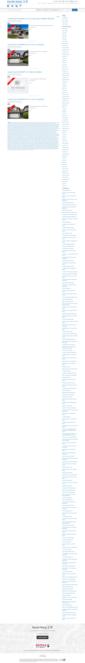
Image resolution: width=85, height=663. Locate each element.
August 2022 (65, 130)
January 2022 (65, 145)
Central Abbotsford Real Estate (41, 124)
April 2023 (64, 113)
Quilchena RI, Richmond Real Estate (51, 139)
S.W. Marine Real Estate (23, 140)
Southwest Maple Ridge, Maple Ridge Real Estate (41, 143)
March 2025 (64, 66)
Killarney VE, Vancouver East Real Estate (37, 132)
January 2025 (65, 71)
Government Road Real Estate (50, 131)
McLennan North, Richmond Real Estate (44, 134)
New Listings (65, 19)
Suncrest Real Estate (15, 144)
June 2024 (64, 86)
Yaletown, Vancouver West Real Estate (28, 149)
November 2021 (65, 149)
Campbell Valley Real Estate (12, 124)
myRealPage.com (42, 656)
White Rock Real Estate (48, 148)
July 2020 (64, 183)
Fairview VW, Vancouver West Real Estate (23, 129)
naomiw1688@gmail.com (56, 650)
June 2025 (64, 60)
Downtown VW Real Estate (68, 282)
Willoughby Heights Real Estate (69, 612)
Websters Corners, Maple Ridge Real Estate (23, 147)
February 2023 (65, 117)
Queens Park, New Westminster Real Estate (14, 139)
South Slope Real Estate (47, 142)
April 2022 (64, 139)
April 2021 (64, 164)
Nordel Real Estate (10, 136)
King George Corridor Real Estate (48, 132)
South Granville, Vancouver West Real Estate (37, 142)
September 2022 (65, 128)
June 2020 (64, 185)
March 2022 (64, 141)
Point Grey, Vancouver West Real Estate (28, 138)
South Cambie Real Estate (54, 141)
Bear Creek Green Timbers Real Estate (36, 122)
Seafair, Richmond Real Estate (12, 141)
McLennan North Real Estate (33, 134)
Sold (46, 3)
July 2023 (64, 107)
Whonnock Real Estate (67, 605)
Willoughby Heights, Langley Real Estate (16, 149)
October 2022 (65, 126)
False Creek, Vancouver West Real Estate (36, 129)
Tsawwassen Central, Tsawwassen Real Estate (35, 145)
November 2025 (65, 49)
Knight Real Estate (19, 133)
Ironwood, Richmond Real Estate (13, 132)
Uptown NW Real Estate (31, 146)
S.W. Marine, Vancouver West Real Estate (34, 140)
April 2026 (64, 39)
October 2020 (65, 177)
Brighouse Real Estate (42, 123)
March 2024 (64, 92)
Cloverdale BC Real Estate (43, 125)
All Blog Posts (65, 17)
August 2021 (65, 156)
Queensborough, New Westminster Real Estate (38, 139)
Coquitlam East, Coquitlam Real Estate (49, 126)
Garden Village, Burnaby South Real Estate (39, 131)
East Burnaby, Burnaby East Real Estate (19, 128)
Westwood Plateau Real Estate (22, 148)
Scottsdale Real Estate (44, 140)
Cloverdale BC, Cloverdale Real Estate (53, 125)
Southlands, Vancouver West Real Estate (27, 143)
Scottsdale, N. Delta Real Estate (53, 140)
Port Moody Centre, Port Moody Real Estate (41, 138)
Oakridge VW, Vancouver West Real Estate (44, 136)
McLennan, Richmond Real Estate (69, 388)
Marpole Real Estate (13, 134)
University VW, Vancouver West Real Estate (49, 145)
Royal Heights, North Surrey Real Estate (13, 140)
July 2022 (64, 132)
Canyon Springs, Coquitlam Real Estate (23, 124)
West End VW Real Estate (46, 147)
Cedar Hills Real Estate (32, 124)
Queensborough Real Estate (26, 139)
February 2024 (65, 94)
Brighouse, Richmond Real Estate (51, 123)
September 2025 (65, 54)
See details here (32, 27)
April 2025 (64, 64)
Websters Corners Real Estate (12, 147)
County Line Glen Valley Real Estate (31, 127)
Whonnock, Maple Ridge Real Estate (70, 607)
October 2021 (65, 151)
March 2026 (64, 41)
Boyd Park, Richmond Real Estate (19, 123)
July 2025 (64, 58)
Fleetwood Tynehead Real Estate (48, 129)
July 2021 (64, 158)
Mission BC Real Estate (67, 405)
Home (39, 3)
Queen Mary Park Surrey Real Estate (53, 138)
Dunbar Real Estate (66, 288)
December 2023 (65, 96)
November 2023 (65, 98)
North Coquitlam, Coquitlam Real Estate (20, 136)
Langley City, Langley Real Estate (45, 133)
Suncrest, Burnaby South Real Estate (23, 144)
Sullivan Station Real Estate (68, 537)
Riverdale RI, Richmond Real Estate (69, 474)
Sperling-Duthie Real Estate (53, 143)
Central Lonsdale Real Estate (25, 125)
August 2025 (65, 56)
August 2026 (65, 30)
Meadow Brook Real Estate (30, 135)
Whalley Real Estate (31, 148)
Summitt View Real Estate (67, 539)
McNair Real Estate (13, 135)
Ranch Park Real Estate (67, 467)
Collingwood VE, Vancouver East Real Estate (27, 126)
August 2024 (65, 81)
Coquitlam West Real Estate (68, 266)
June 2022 (64, 134)
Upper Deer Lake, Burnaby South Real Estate (20, 146)
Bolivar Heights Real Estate (68, 202)
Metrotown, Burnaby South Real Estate (49, 135)
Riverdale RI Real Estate (67, 472)
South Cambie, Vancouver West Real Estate (14, 142)
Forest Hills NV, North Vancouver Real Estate (46, 130)
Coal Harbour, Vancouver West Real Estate (14, 126)
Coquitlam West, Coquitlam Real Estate (19, 127)
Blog (56, 3)
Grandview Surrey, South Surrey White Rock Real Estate (69, 347)
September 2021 (65, 154)
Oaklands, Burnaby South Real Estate (32, 136)
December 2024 (65, 73)
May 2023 (64, 111)
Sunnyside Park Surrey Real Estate (16, 21)
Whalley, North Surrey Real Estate (39, 148)
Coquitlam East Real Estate (39, 126)
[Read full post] (18, 31)
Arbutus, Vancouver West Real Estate (24, 122)
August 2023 (65, 105)
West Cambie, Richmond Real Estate (36, 147)
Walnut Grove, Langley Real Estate (52, 146)
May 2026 (64, 37)
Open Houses (65, 22)
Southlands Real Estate (16, 143)
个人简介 (67, 3)
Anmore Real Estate (15, 122)
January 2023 (65, 120)
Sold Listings (65, 24)
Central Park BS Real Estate (34, 125)
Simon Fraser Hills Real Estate (21, 141)
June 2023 (64, 109)
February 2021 (65, 168)
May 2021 (64, 162)
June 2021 (64, 160)
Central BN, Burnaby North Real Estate (53, 124)
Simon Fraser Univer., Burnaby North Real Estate (34, 141)
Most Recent (65, 28)
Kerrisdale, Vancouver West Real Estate (24, 132)
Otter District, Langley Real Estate (51, 137)
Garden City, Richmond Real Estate (26, 131)
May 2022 (64, 137)
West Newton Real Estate (54, 147)
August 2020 (65, 181)
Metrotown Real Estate (38, 135)
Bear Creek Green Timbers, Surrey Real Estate (50, 122)
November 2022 (65, 124)
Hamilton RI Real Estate (67, 350)
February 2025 (65, 69)
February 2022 (65, 143)
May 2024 (64, 88)
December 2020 (65, 173)
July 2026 (64, 32)
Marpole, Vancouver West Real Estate (22, 134)
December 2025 (65, 47)
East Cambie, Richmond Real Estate (30, 128)
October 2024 (65, 77)
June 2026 (64, 35)
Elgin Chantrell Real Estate (49, 128)
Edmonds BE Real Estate (40, 128)
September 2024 (65, 79)
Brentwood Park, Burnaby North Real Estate (31, 123)
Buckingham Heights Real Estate (69, 216)
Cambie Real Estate (66, 222)
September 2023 (65, 103)
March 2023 (64, 115)
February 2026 (65, 43)
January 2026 (65, 45)
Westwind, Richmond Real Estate (13, 148)
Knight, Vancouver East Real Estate (28, 133)
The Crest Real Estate (44, 144)
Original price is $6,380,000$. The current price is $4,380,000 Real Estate (69, 430)
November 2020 (65, 175)
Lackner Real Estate (37, 133)
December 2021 (65, 147)
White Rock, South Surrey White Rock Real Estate (69, 602)
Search (74, 9)
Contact (63, 3)
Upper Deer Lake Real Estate (68, 566)
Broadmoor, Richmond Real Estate (69, 214)
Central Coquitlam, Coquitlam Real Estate (14, 125)
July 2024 (64, 83)
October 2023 (65, 100)
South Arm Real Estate (45, 141)
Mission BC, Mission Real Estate (69, 408)
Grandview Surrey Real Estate (68, 344)
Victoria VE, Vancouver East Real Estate (41, 146)
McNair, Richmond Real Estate (21, 135)
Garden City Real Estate (17, 131)
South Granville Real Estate (25, 142)
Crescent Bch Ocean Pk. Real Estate (42, 127)
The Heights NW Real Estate (52, 144)
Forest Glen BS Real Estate (21, 130)
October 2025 (65, 52)
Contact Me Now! (42, 637)
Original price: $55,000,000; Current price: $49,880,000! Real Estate (35, 137)
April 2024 (64, 90)
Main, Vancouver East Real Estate (69, 375)
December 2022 (65, 122)
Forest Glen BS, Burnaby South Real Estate (32, 130)
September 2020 (65, 179)
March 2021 (64, 166)
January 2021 (65, 171)
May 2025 (64, 62)
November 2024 (65, 75)
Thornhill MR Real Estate (24, 145)
